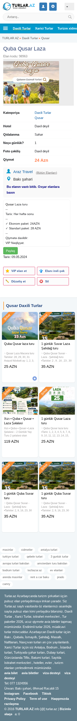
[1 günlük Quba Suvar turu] (20, 467)
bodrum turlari (11, 570)
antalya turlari (49, 549)
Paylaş (10, 250)
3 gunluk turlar (59, 556)
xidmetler (27, 549)
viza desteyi (51, 673)
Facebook (30, 693)
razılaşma (11, 704)
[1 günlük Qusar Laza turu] (57, 392)
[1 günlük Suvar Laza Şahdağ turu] (57, 317)
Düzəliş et (18, 281)
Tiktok (46, 693)
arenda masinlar (12, 577)
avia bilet (11, 673)
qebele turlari (35, 556)
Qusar (45, 38)
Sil (47, 281)
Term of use (38, 698)
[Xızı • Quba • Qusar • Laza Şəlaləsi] (20, 392)
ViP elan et (19, 271)
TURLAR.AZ (10, 38)
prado (60, 577)
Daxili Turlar (30, 38)
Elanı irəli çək (55, 271)
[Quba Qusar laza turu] (20, 317)
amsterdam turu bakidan (52, 563)
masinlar (8, 549)
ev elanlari (56, 570)
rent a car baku (39, 577)
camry (6, 584)
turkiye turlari (11, 556)
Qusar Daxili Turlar (24, 305)
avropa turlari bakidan (16, 563)
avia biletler (30, 673)
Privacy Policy (14, 698)
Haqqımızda (60, 698)
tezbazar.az (35, 570)
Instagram (11, 693)
